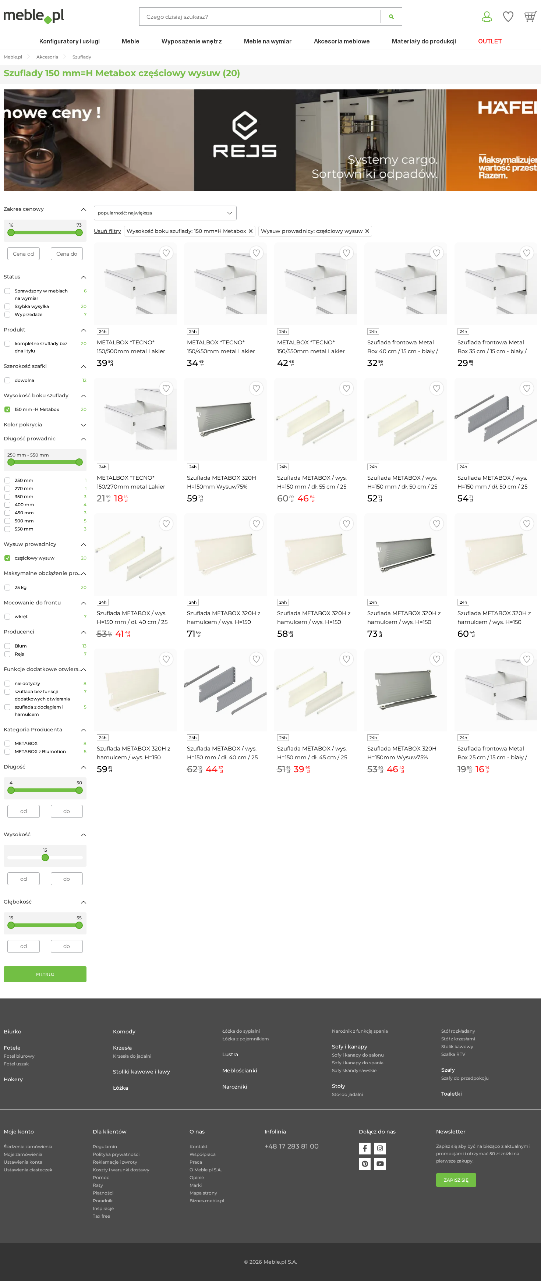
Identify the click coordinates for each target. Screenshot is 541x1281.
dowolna (50, 380)
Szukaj (391, 16)
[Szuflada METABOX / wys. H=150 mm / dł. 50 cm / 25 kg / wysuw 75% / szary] (496, 419)
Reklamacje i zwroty (115, 1162)
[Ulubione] (508, 16)
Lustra (230, 1054)
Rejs (50, 654)
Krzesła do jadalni (132, 1056)
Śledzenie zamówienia (28, 1146)
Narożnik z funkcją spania (360, 1031)
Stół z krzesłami (458, 1039)
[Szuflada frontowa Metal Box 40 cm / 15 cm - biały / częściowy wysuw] (405, 283)
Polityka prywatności (116, 1154)
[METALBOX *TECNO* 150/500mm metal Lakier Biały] (135, 283)
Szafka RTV (453, 1054)
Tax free (101, 1216)
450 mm (50, 512)
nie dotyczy (50, 683)
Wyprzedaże (50, 314)
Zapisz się (456, 1180)
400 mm (50, 504)
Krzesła (122, 1047)
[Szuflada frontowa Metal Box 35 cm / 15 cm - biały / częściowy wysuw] (496, 283)
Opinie (197, 1177)
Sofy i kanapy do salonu (358, 1055)
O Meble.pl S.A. (206, 1169)
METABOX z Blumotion (50, 751)
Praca (196, 1162)
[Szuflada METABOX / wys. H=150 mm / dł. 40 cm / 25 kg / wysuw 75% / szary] (225, 690)
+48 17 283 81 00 (292, 1146)
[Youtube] (380, 1164)
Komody (124, 1031)
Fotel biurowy (19, 1056)
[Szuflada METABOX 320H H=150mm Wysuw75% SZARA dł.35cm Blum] (405, 690)
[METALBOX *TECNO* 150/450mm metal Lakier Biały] (225, 283)
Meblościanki (239, 1070)
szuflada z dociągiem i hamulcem (50, 710)
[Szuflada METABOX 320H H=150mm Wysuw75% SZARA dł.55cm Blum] (225, 419)
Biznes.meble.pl (207, 1200)
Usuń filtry (107, 231)
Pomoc (101, 1177)
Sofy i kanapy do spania (357, 1062)
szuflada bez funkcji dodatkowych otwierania (50, 695)
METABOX (50, 743)
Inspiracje (103, 1208)
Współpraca (203, 1154)
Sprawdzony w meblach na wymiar (50, 294)
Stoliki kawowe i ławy (141, 1071)
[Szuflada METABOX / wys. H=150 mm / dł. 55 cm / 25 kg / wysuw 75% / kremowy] (315, 419)
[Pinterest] (365, 1164)
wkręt (50, 616)
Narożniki (234, 1086)
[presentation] (14, 140)
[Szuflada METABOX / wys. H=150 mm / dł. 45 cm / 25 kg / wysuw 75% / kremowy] (315, 690)
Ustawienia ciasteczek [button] (28, 1169)
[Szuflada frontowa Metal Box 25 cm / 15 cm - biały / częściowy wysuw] (496, 690)
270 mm (50, 488)
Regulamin (105, 1146)
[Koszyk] (530, 16)
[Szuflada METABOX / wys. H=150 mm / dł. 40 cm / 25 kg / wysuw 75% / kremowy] (135, 554)
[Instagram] (380, 1148)
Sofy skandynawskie (354, 1070)
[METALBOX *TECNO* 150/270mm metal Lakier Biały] (135, 419)
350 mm (50, 496)
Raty (98, 1185)
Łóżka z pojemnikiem (245, 1039)
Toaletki (451, 1093)
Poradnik (103, 1200)
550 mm (50, 529)
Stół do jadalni (347, 1094)
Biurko (12, 1031)
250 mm (50, 480)
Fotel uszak (16, 1064)
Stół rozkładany (458, 1031)
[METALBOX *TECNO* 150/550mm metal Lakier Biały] (315, 283)
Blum (50, 646)
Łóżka (120, 1088)
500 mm (50, 521)
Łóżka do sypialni (241, 1031)
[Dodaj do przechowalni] (166, 253)
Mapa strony (203, 1193)
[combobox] (165, 213)
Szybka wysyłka (50, 306)
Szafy (448, 1070)
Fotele (12, 1047)
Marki (196, 1185)
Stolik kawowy (457, 1046)
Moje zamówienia (23, 1154)
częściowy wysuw (50, 558)
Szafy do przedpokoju (465, 1078)
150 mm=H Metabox (50, 409)
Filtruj (45, 974)
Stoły (338, 1086)
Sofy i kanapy (349, 1046)
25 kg (50, 587)
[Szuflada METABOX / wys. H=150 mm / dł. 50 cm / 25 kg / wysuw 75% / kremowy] (405, 419)
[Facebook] (365, 1148)
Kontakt (199, 1146)
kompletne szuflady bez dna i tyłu (50, 347)
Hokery (13, 1079)
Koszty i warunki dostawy (121, 1169)
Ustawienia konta (23, 1162)
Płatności (103, 1193)
